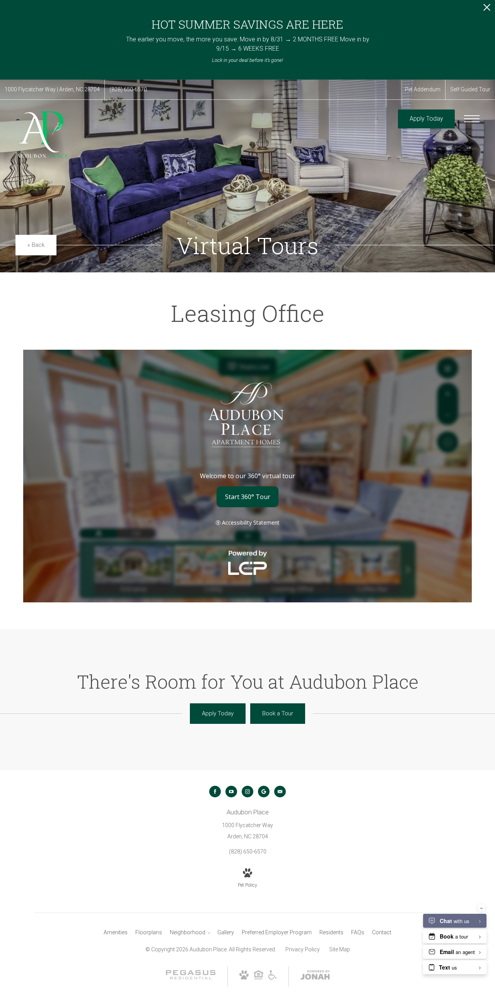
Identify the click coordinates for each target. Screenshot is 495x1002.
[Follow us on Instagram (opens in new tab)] (247, 791)
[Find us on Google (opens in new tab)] (264, 791)
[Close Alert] (487, 9)
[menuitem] (115, 933)
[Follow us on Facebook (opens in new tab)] (215, 791)
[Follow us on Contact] (280, 791)
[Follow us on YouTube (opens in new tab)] (231, 791)
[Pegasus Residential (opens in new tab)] (191, 978)
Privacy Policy (302, 949)
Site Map (339, 949)
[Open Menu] (472, 118)
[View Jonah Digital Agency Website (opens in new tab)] (315, 976)
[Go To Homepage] (42, 134)
